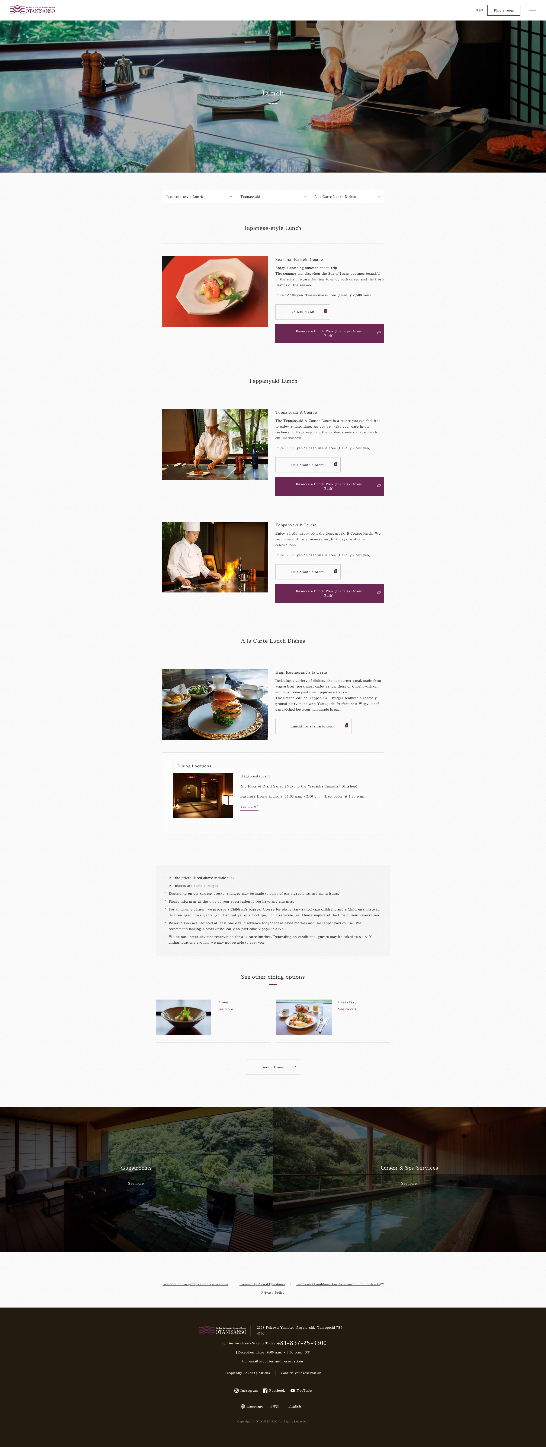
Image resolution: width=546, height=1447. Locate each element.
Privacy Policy (273, 1292)
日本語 (480, 10)
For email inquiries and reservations (273, 1361)
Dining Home (272, 1067)
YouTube (304, 1390)
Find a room (504, 10)
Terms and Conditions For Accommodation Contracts (338, 1284)
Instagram (249, 1390)
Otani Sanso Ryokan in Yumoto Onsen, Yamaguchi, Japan (32, 9)
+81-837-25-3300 (302, 1343)
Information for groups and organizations (195, 1284)
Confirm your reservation (301, 1373)
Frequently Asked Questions (262, 1284)
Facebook (277, 1390)
